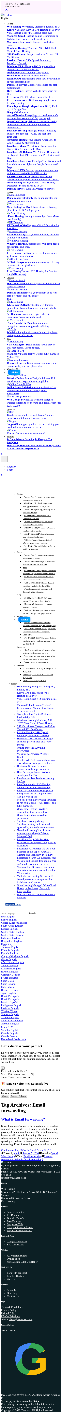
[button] (31, 18)
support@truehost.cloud (13, 1177)
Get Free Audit (12, 6)
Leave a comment (26, 1158)
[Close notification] (6, 10)
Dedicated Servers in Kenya (15, 1198)
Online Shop (13, 1258)
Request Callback (18, 1096)
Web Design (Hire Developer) (22, 1261)
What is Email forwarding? (23, 1119)
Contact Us (13, 1296)
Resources (11, 409)
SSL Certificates (15, 1244)
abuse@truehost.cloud (20, 1319)
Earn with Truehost (17, 1272)
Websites (14, 372)
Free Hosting (8, 1201)
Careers (11, 1278)
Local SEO (27, 635)
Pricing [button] (10, 24)
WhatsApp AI (12, 369)
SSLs (25, 567)
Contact (36, 662)
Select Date (7, 1074)
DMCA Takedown (10, 1316)
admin (17, 1153)
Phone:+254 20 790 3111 (14, 1171)
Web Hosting (8, 1156)
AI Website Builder (17, 1255)
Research (10, 436)
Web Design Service (39, 641)
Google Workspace (17, 1241)
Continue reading (26, 1150)
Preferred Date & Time (14, 1071)
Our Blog (12, 1293)
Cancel (5, 1096)
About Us (12, 1290)
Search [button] (32, 913)
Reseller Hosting (15, 1275)
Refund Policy (8, 1313)
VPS (9, 338)
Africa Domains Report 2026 (34, 680)
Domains (10, 277)
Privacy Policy (8, 1310)
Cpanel (54, 1153)
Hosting (10, 192)
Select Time (7, 1077)
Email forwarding (33, 1156)
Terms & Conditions (11, 1307)
